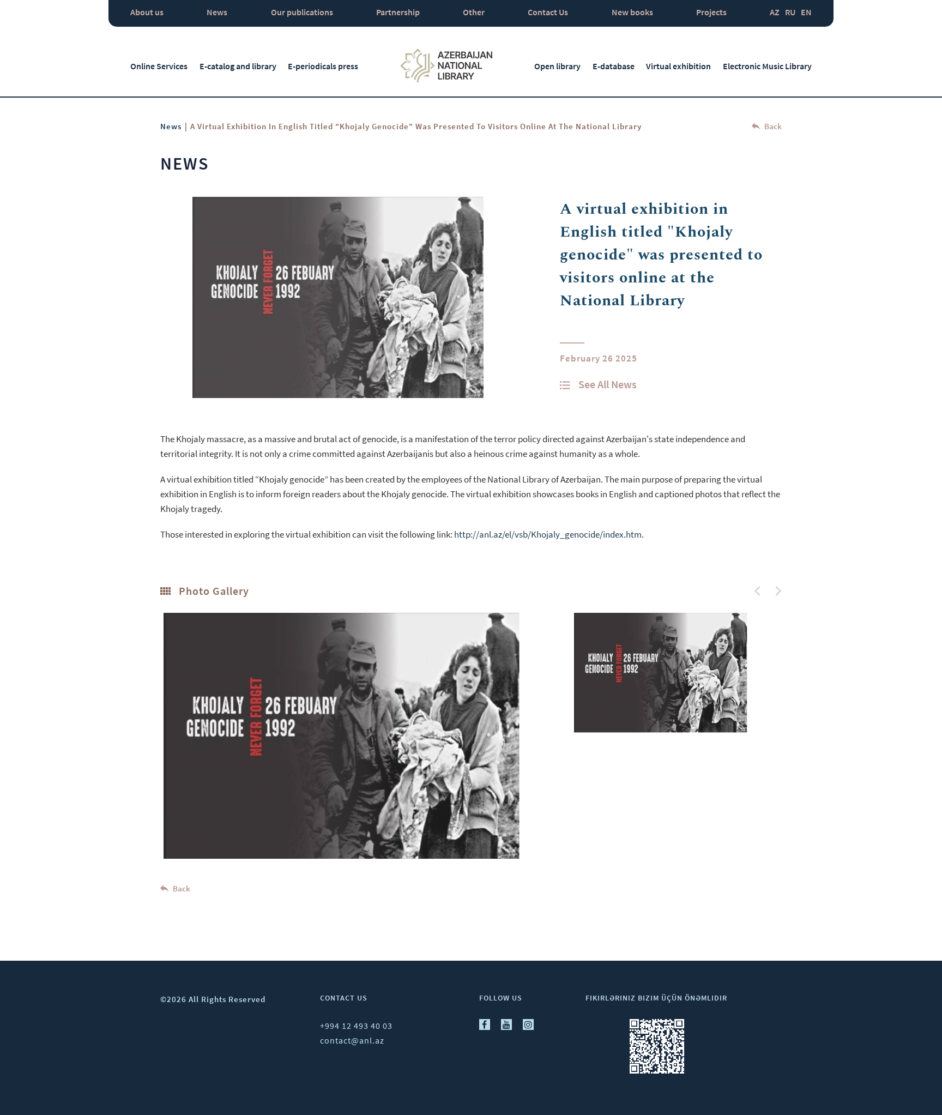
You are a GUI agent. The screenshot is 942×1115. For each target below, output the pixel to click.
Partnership (398, 12)
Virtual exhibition (678, 66)
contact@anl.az (352, 1040)
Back (772, 126)
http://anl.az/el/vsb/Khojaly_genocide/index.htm (548, 534)
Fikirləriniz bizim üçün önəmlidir (656, 998)
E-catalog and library (238, 66)
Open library (557, 66)
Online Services (159, 66)
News (217, 12)
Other (474, 12)
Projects (711, 12)
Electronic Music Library (767, 66)
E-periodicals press (323, 66)
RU (790, 12)
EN (806, 12)
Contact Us (548, 12)
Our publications (302, 12)
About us (147, 12)
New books (632, 12)
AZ (775, 12)
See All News (607, 384)
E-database (614, 66)
